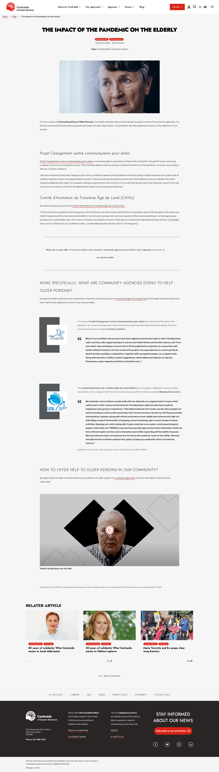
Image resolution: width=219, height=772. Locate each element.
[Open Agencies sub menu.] (119, 7)
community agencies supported (131, 298)
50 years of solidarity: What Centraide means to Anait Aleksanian (51, 649)
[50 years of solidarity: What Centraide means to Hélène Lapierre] (109, 625)
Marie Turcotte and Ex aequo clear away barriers (164, 649)
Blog (142, 7)
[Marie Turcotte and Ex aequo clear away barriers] (167, 625)
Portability (141, 694)
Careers (75, 694)
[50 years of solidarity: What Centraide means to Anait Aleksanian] (52, 625)
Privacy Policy (119, 694)
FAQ (89, 694)
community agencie (124, 478)
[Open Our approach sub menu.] (102, 7)
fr (200, 7)
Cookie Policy (162, 694)
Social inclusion (116, 39)
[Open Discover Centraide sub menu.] (80, 7)
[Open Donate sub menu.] (182, 7)
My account (56, 694)
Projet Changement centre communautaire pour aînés (66, 161)
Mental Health (101, 39)
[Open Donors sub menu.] (134, 7)
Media (101, 694)
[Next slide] (189, 661)
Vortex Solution (91, 761)
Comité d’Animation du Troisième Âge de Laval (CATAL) (98, 206)
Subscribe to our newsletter (171, 731)
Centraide (48, 644)
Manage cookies (33, 768)
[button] (212, 7)
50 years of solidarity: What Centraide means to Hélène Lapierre (109, 649)
